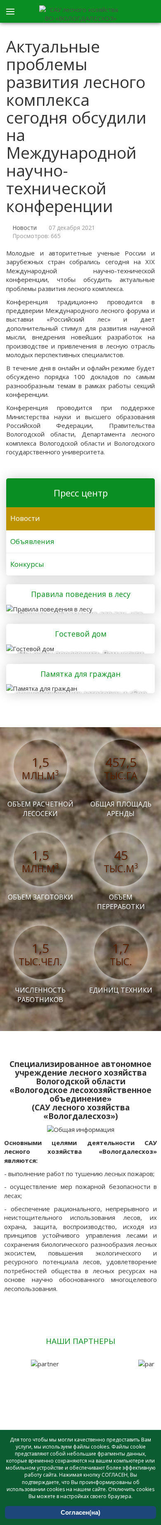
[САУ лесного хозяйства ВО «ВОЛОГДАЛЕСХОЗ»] (80, 14)
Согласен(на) (80, 1512)
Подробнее (78, 607)
